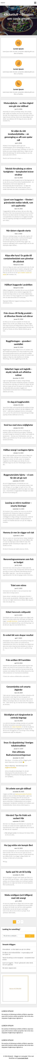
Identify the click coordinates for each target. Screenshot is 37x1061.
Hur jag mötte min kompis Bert (18, 845)
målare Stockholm (17, 727)
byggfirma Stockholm (10, 767)
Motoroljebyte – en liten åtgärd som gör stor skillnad (16, 949)
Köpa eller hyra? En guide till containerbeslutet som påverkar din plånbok (18, 259)
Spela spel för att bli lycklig (18, 872)
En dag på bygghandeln (18, 402)
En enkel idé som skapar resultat (18, 635)
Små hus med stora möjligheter (18, 425)
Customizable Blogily (22, 1058)
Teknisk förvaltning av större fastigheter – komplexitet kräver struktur (18, 172)
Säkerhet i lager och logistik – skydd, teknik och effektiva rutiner (18, 372)
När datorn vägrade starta (18, 231)
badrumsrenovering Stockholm (23, 794)
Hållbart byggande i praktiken (18, 285)
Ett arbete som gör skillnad (18, 789)
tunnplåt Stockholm (12, 621)
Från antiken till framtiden (18, 660)
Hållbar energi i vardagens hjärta (18, 450)
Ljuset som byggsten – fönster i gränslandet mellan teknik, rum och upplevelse (18, 203)
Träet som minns (18, 585)
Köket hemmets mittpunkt (18, 612)
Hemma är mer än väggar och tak (18, 533)
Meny (3, 2)
